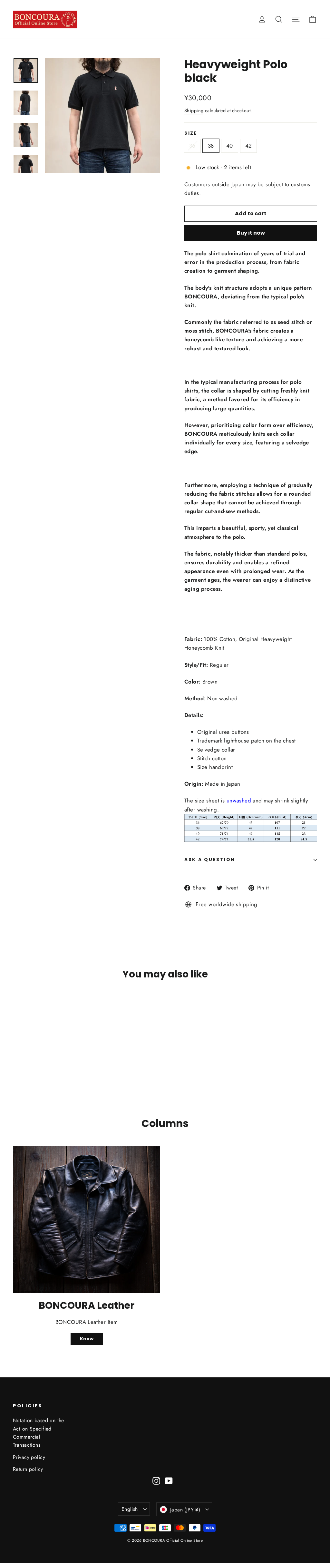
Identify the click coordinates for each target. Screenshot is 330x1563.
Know (86, 1338)
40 (229, 146)
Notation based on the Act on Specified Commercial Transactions (38, 1433)
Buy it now (251, 233)
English (129, 1509)
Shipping (193, 110)
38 (211, 146)
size (191, 133)
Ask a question (209, 860)
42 (248, 146)
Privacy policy (29, 1457)
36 (192, 146)
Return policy (28, 1469)
